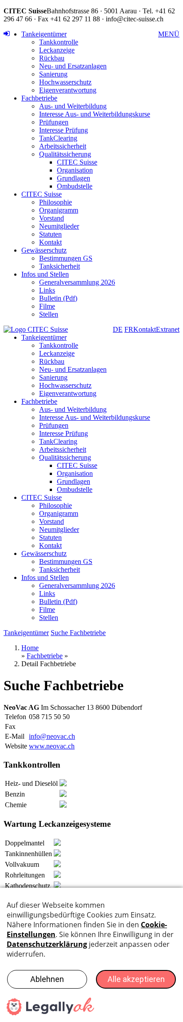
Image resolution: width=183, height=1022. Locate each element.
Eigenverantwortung (67, 90)
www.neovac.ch (52, 746)
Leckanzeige (57, 50)
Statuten (50, 234)
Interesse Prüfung (63, 130)
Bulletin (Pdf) (58, 298)
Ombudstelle (74, 186)
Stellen (48, 314)
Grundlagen (73, 178)
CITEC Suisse (77, 162)
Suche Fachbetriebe (78, 632)
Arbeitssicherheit (62, 146)
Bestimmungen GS (65, 258)
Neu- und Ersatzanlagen (73, 66)
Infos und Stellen (45, 274)
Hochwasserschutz (65, 82)
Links (47, 290)
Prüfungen (53, 122)
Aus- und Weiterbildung (73, 106)
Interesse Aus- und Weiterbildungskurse (94, 114)
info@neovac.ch (52, 736)
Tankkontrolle (58, 42)
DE (118, 329)
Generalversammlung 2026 (77, 282)
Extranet (167, 329)
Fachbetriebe (39, 98)
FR (128, 329)
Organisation (75, 170)
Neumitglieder (59, 226)
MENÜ (168, 34)
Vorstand (51, 218)
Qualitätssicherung (65, 154)
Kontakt (50, 242)
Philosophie (55, 202)
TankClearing (58, 138)
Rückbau (51, 58)
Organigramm (58, 210)
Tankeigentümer (44, 34)
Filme (47, 306)
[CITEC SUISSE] (36, 330)
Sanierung (53, 74)
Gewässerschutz (44, 250)
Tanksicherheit (59, 266)
